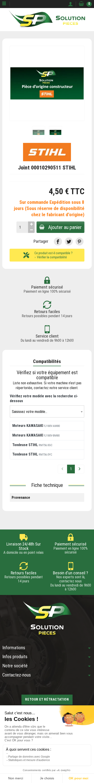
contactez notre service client (56, 388)
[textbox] (47, 412)
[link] (58, 241)
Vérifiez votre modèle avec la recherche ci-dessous (44, 398)
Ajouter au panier (65, 227)
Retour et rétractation (47, 699)
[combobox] (47, 411)
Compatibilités (47, 361)
